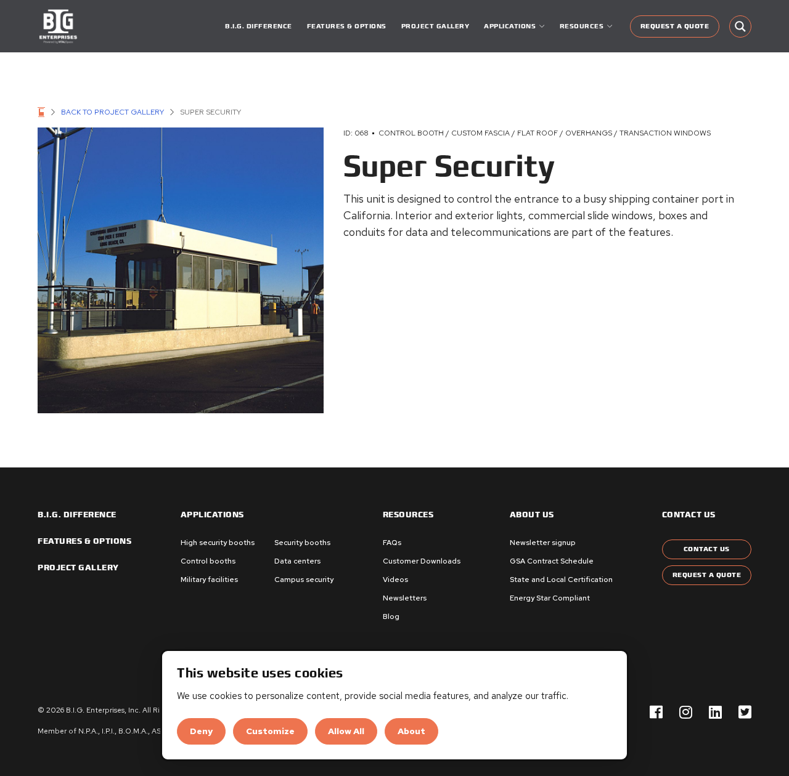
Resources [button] (582, 26)
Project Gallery (435, 26)
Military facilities (209, 579)
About (411, 731)
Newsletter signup (543, 543)
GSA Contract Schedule (552, 561)
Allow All (346, 731)
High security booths (218, 543)
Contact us (689, 515)
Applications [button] (510, 26)
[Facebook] (656, 713)
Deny (201, 731)
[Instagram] (685, 713)
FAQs (392, 543)
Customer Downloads (421, 561)
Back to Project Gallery (112, 112)
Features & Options (346, 26)
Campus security (303, 579)
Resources (408, 515)
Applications (212, 515)
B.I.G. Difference (258, 26)
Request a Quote (674, 26)
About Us (532, 515)
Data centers (297, 561)
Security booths (302, 543)
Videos (395, 579)
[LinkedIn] (715, 713)
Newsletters (405, 598)
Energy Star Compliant (550, 598)
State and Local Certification (561, 579)
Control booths (208, 561)
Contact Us (707, 549)
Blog (391, 616)
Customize (270, 731)
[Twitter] (744, 713)
